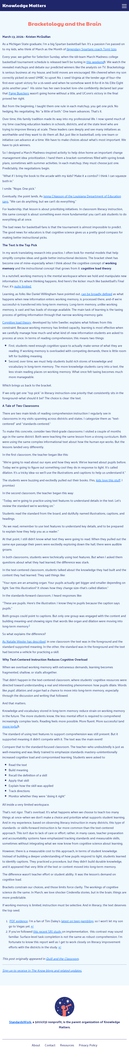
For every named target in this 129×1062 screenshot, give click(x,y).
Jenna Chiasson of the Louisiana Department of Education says (61, 198)
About (36, 1045)
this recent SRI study (47, 931)
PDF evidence (18, 921)
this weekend (95, 62)
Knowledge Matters (24, 5)
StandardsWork (20, 1022)
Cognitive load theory (16, 322)
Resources (67, 1045)
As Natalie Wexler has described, (24, 641)
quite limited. (22, 286)
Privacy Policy (88, 1045)
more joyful (10, 726)
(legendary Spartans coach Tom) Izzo (91, 49)
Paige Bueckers (19, 93)
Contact (50, 1045)
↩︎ (32, 926)
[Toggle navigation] (124, 5)
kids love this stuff (108, 480)
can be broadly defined (96, 294)
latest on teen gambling (77, 921)
